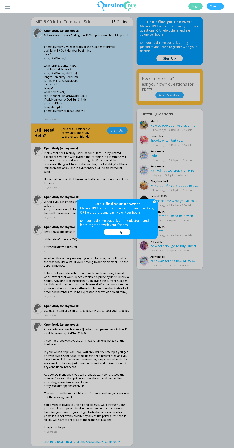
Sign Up (215, 6)
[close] (154, 202)
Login (195, 6)
